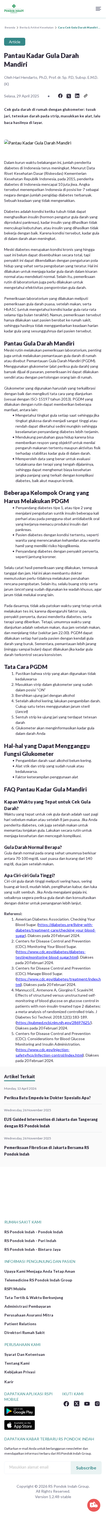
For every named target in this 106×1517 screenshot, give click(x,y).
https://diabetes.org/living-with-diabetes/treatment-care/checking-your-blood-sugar (55, 930)
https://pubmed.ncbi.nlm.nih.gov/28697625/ (54, 1022)
